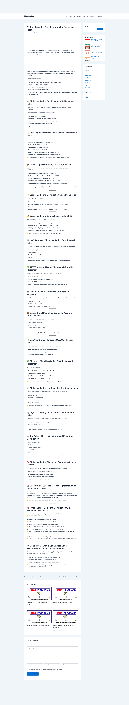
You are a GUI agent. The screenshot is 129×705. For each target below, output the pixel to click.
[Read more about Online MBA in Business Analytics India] (39, 593)
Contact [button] (100, 16)
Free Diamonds (88, 75)
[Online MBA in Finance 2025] (87, 58)
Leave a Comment (31, 606)
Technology (72, 16)
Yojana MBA (88, 97)
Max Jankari (29, 16)
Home (65, 16)
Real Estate (93, 16)
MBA (37, 606)
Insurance (85, 16)
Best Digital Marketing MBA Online (38, 625)
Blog (86, 68)
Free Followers (88, 78)
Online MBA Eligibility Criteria (62, 602)
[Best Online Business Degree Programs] (87, 46)
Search (86, 26)
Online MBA (88, 90)
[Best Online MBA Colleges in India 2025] (87, 52)
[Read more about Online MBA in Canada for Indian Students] (65, 617)
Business (79, 16)
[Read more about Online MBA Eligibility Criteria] (65, 593)
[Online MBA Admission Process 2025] (87, 40)
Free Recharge (88, 80)
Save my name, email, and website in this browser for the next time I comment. (46, 669)
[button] (103, 16)
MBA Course (88, 87)
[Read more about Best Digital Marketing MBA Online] (39, 617)
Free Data (87, 73)
